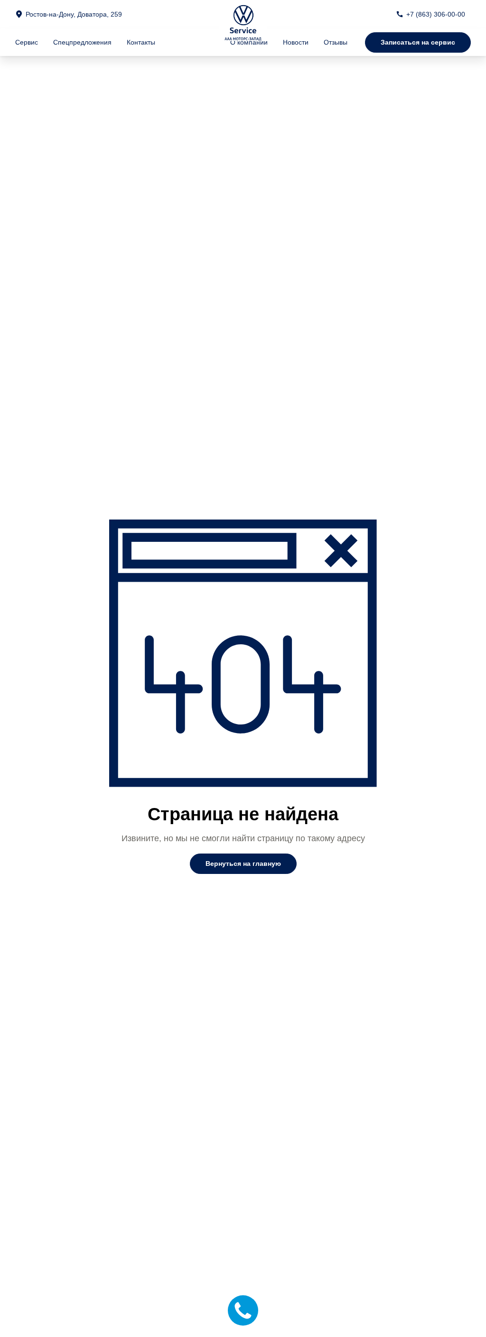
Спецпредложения (82, 42)
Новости (295, 42)
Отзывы (335, 42)
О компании (249, 42)
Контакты (141, 42)
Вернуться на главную (243, 863)
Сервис (26, 42)
